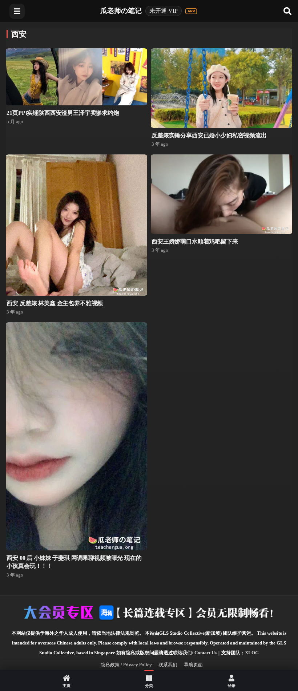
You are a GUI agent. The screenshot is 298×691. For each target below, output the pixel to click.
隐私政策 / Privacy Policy (126, 664)
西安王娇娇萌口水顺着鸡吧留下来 (195, 241)
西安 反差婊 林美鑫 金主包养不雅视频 (55, 303)
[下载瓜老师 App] (191, 11)
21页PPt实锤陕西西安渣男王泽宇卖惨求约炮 (63, 112)
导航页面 (193, 664)
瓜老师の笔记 (121, 11)
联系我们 (167, 664)
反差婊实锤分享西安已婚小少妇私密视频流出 (209, 135)
